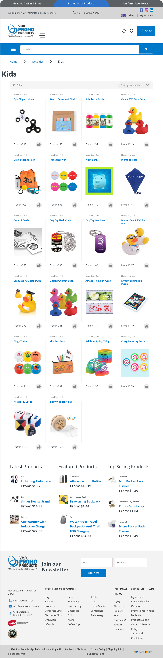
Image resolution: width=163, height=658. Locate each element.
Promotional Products (81, 3)
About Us (119, 606)
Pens (70, 597)
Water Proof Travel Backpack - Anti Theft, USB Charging (85, 526)
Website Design (26, 649)
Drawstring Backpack (85, 501)
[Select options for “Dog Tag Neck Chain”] (75, 265)
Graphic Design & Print (27, 3)
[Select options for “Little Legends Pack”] (39, 205)
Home (14, 61)
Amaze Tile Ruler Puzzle (98, 280)
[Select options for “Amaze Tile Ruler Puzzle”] (110, 326)
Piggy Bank (91, 159)
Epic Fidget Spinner (24, 99)
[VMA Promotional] (123, 15)
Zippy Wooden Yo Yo (61, 401)
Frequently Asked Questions (140, 604)
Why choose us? (120, 618)
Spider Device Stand (35, 501)
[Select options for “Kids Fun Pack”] (75, 386)
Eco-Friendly (74, 606)
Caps (93, 601)
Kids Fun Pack (57, 341)
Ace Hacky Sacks (23, 401)
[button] (42, 35)
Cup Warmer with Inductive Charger (34, 524)
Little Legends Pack (24, 159)
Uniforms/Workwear (135, 3)
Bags (47, 597)
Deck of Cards (21, 220)
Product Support (140, 619)
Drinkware (50, 619)
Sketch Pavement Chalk (63, 99)
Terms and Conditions (137, 636)
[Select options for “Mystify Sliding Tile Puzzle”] (146, 326)
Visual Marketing (47, 649)
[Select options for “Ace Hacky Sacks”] (39, 447)
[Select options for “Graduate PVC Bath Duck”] (39, 326)
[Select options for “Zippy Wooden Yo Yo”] (75, 447)
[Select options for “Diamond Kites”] (146, 205)
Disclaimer (82, 649)
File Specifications (94, 653)
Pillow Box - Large (131, 506)
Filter (19, 85)
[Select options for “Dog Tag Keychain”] (110, 265)
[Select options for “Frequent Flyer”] (75, 205)
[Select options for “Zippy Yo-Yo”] (39, 386)
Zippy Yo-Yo (20, 341)
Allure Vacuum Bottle (85, 481)
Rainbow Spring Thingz (97, 341)
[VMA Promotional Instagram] (146, 10)
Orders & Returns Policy (140, 627)
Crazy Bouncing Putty (133, 341)
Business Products (50, 604)
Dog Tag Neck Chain (60, 220)
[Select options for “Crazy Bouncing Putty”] (146, 386)
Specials (118, 624)
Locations (119, 629)
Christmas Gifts (53, 615)
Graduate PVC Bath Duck (27, 280)
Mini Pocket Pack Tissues (131, 483)
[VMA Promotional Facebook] (141, 10)
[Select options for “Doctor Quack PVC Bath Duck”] (146, 265)
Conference (97, 610)
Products (118, 610)
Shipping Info (115, 649)
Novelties (38, 61)
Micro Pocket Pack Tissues (132, 528)
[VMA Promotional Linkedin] (151, 10)
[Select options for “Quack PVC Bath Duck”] (146, 144)
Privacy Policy (97, 649)
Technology (97, 615)
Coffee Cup (74, 624)
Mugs (71, 619)
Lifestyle (49, 624)
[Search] (146, 49)
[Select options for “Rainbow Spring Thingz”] (110, 386)
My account (137, 597)
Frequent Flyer (58, 159)
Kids (26, 94)
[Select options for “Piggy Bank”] (110, 205)
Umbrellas (73, 610)
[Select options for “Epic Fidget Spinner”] (39, 144)
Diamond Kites (129, 159)
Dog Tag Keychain (95, 220)
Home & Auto (98, 606)
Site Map (69, 649)
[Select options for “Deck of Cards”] (39, 265)
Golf (70, 615)
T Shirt (94, 597)
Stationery (73, 601)
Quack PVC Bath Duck (133, 99)
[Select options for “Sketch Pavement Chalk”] (75, 144)
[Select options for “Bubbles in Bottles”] (110, 144)
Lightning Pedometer (36, 481)
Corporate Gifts (53, 610)
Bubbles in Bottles (95, 99)
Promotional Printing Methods (142, 613)
